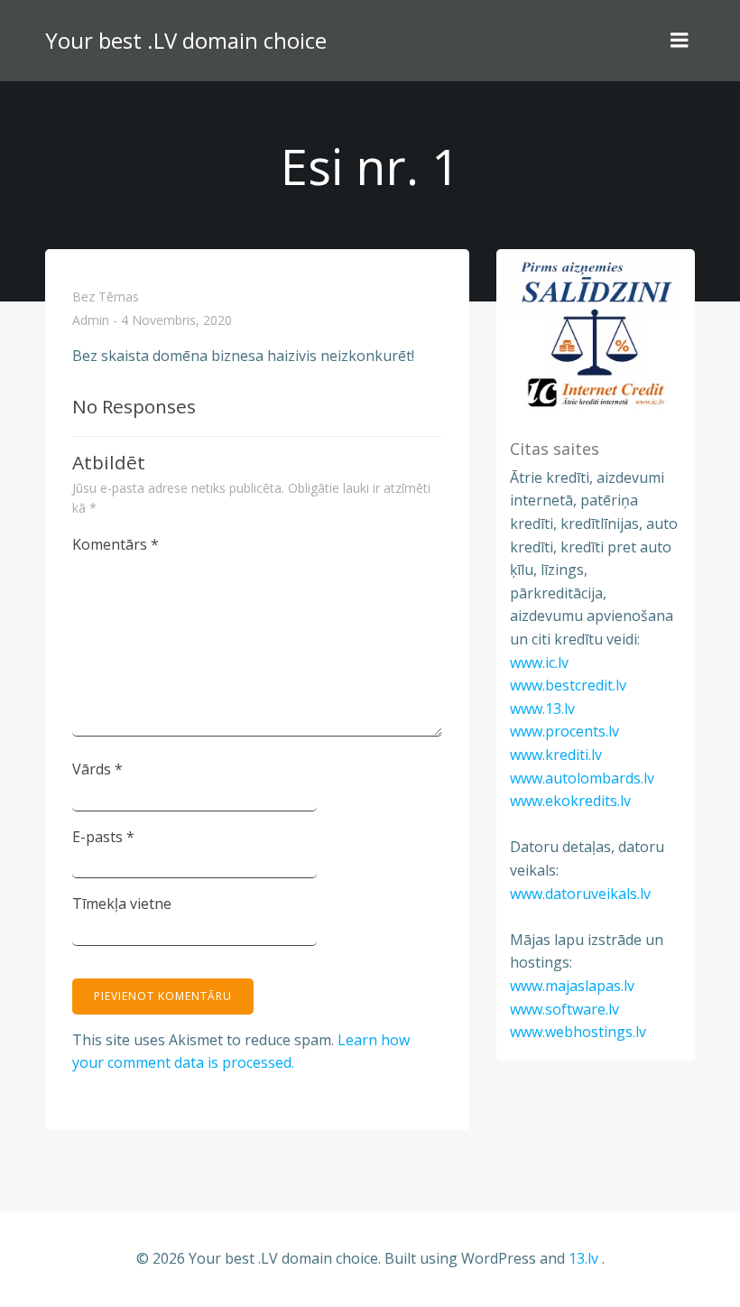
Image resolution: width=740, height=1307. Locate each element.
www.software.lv (564, 1009)
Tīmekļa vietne (121, 903)
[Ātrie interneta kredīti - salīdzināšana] (595, 333)
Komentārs (115, 544)
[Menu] (679, 40)
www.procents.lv (564, 731)
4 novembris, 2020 (176, 321)
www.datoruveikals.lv (580, 894)
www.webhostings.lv (578, 1032)
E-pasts (103, 837)
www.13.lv (542, 708)
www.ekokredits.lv (570, 801)
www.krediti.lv (556, 755)
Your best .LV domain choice (186, 40)
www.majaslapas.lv (572, 986)
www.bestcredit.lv (568, 685)
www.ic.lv (539, 662)
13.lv (583, 1258)
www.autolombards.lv (582, 778)
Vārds (97, 769)
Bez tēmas (105, 296)
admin (90, 321)
